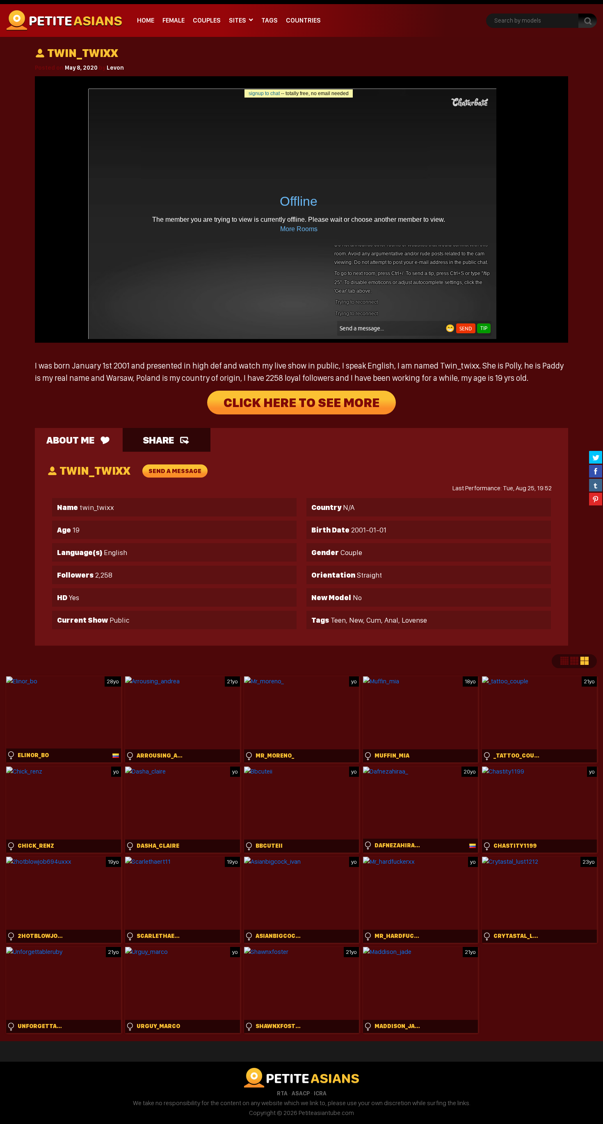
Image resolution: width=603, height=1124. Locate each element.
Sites (237, 20)
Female (173, 20)
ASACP (301, 1093)
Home (145, 20)
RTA (282, 1093)
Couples (207, 20)
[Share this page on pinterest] (595, 498)
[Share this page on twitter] (595, 457)
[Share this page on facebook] (595, 471)
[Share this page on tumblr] (595, 484)
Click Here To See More (301, 402)
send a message (174, 471)
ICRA (320, 1093)
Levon (115, 67)
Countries (303, 20)
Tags (269, 20)
